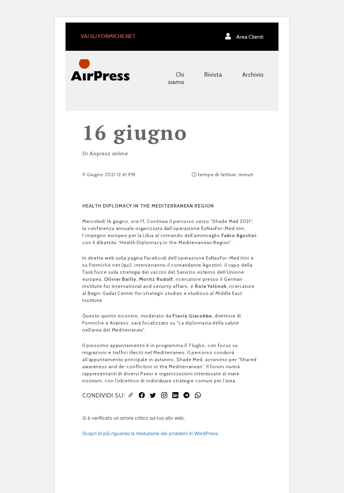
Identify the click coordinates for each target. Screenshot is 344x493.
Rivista (213, 74)
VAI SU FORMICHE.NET (108, 36)
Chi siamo (176, 78)
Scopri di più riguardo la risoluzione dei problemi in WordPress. (150, 433)
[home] (100, 69)
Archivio (252, 74)
